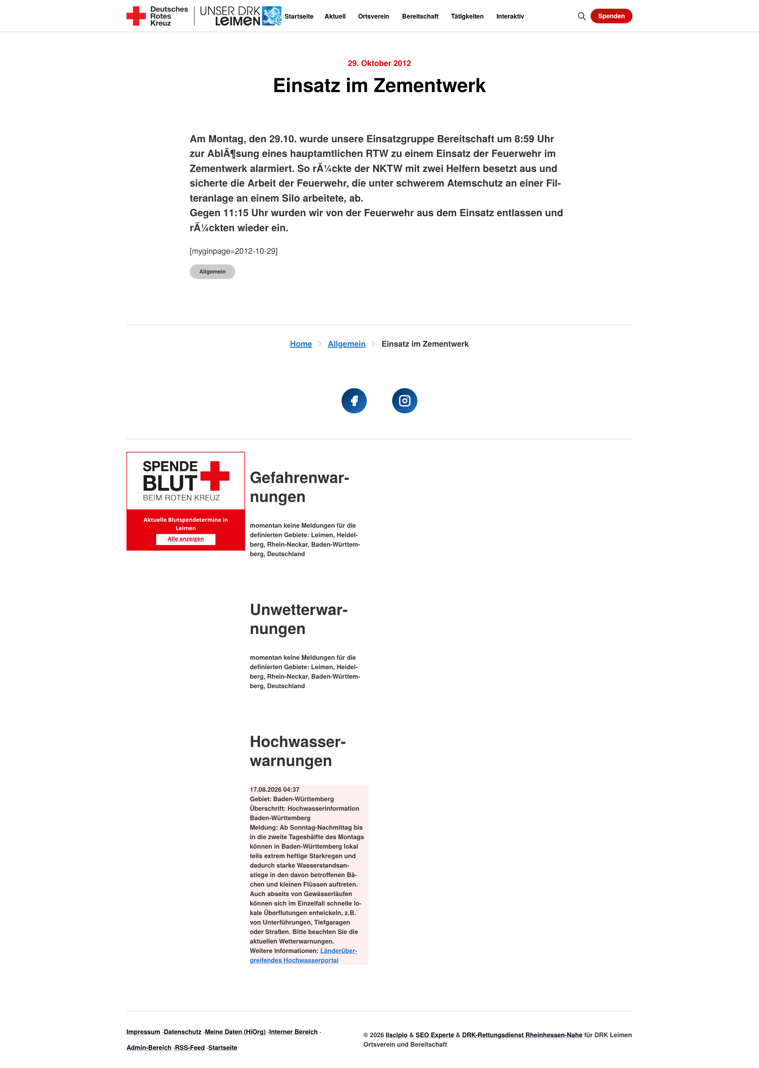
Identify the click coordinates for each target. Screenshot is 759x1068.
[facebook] (354, 400)
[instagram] (404, 400)
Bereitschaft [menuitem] (420, 16)
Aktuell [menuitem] (335, 16)
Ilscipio (397, 1034)
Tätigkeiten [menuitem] (467, 16)
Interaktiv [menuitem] (510, 16)
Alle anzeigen (186, 539)
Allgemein (212, 271)
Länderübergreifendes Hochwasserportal (303, 955)
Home (301, 343)
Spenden (611, 15)
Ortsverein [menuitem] (373, 16)
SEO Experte (434, 1034)
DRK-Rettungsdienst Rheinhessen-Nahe (522, 1034)
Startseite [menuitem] (299, 16)
